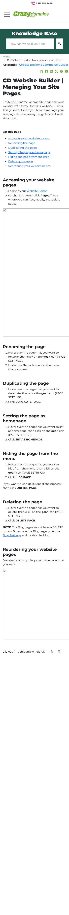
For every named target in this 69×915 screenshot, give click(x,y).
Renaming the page (21, 143)
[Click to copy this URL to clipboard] (41, 71)
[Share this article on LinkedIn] (51, 71)
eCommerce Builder (54, 64)
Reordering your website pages (29, 166)
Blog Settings (12, 535)
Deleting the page (20, 161)
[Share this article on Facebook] (46, 71)
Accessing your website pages (28, 138)
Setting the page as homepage (29, 152)
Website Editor (37, 191)
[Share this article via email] (66, 71)
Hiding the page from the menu (29, 156)
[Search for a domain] (60, 3)
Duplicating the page (22, 147)
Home (6, 56)
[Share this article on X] (56, 71)
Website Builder (29, 64)
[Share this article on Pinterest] (61, 71)
